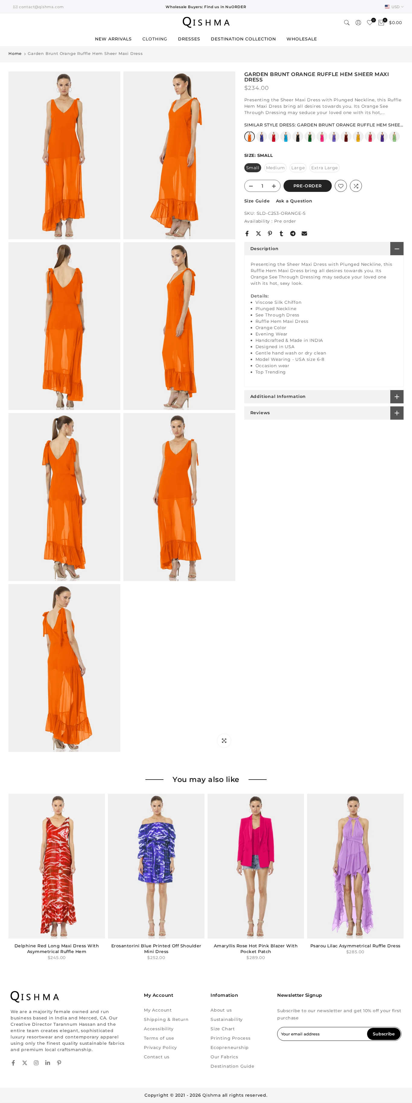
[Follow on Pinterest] (59, 1062)
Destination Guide (233, 1066)
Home (15, 54)
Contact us (157, 1057)
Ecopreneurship (230, 1047)
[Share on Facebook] (247, 233)
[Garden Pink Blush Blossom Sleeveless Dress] (370, 139)
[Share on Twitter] (258, 233)
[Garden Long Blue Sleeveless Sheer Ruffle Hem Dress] (262, 139)
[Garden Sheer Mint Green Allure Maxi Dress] (394, 139)
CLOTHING (154, 39)
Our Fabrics (224, 1057)
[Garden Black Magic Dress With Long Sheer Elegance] (298, 139)
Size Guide (257, 201)
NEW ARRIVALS (113, 39)
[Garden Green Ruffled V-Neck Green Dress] (310, 139)
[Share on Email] (304, 233)
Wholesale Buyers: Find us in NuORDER (206, 7)
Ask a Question (294, 201)
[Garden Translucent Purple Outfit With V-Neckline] (382, 139)
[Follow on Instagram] (36, 1062)
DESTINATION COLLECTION (243, 39)
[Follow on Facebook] (13, 1062)
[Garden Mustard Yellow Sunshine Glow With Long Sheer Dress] (358, 139)
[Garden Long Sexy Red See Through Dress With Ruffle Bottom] (274, 139)
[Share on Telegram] (293, 233)
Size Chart (223, 1028)
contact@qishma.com (41, 7)
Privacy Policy (160, 1047)
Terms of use (159, 1038)
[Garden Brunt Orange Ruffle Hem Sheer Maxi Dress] (249, 139)
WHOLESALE (302, 39)
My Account (158, 1010)
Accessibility (158, 1028)
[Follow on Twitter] (24, 1062)
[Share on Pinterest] (270, 233)
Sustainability (227, 1019)
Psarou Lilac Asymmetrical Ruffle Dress (355, 945)
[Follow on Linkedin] (47, 1062)
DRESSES (189, 39)
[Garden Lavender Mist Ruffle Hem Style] (334, 139)
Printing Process (231, 1038)
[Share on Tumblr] (281, 233)
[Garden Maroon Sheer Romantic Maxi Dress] (346, 139)
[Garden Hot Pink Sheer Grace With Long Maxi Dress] (322, 139)
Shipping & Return (166, 1019)
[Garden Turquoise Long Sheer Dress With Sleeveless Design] (286, 139)
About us (221, 1010)
